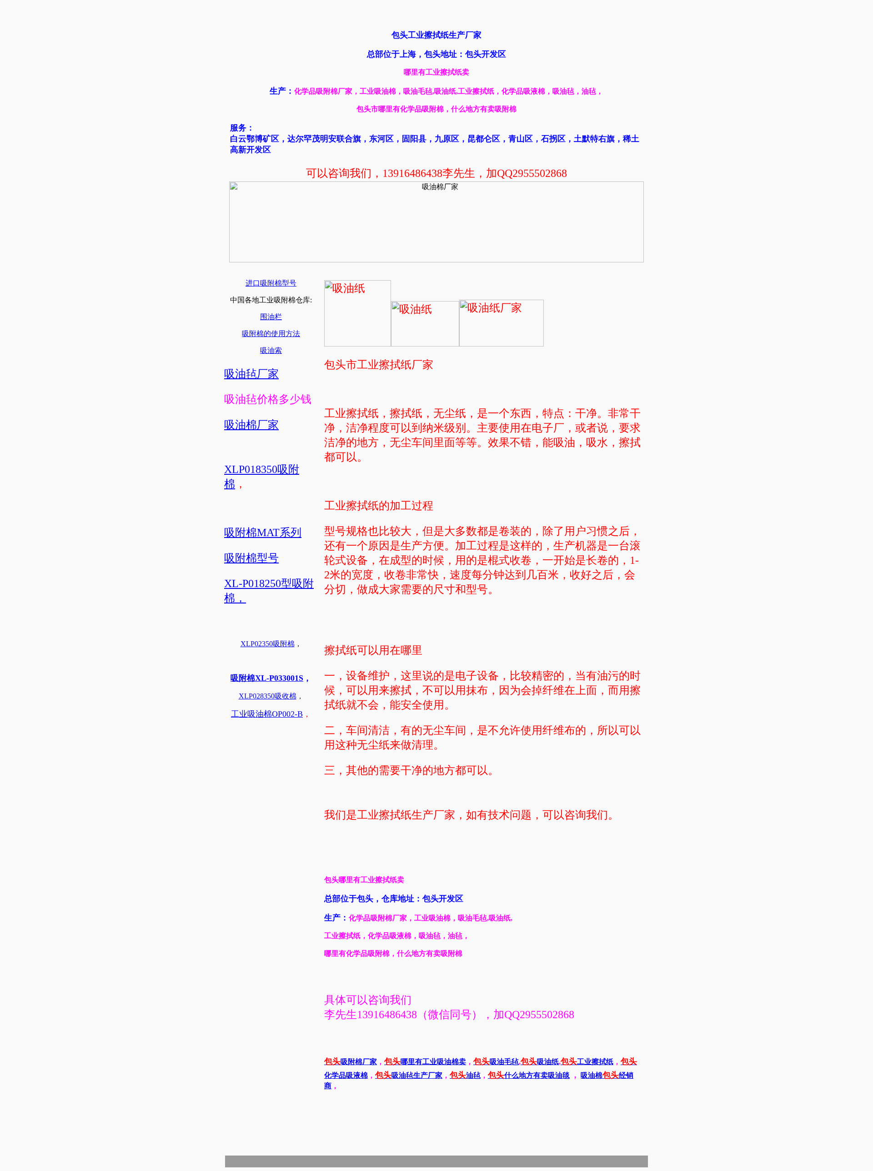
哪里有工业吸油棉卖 (425, 1061)
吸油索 (271, 350)
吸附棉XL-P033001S (267, 678)
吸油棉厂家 (251, 425)
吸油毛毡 (496, 1061)
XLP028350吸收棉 (267, 696)
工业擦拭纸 (587, 1061)
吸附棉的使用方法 (271, 333)
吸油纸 (540, 1061)
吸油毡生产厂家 (408, 1075)
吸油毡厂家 (251, 374)
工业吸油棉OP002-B (267, 714)
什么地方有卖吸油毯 (529, 1075)
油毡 (465, 1075)
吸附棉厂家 (350, 1061)
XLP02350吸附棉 (268, 644)
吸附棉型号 (251, 558)
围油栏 (271, 317)
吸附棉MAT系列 (262, 532)
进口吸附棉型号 (271, 283)
